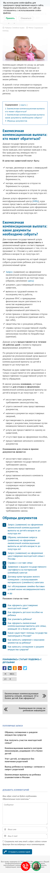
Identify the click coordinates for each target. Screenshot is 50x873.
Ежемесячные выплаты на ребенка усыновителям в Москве (23, 776)
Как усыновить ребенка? (20, 619)
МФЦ (35, 201)
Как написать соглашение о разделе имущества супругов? (26, 648)
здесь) (31, 280)
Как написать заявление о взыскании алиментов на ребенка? (26, 641)
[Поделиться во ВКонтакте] (10, 668)
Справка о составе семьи (20, 562)
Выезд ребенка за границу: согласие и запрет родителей (25, 768)
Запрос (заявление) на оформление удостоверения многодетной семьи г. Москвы (26, 556)
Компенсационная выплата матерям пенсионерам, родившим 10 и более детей (24, 751)
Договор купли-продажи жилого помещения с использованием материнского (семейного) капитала (26, 579)
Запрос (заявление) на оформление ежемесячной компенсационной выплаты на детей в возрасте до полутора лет (25, 529)
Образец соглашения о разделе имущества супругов (21, 733)
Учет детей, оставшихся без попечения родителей (19, 760)
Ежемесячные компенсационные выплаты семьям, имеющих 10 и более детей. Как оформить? (21, 696)
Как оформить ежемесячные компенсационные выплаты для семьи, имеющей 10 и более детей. (27, 626)
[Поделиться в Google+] (20, 668)
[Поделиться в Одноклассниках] (15, 668)
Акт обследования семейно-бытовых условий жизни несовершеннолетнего (26, 588)
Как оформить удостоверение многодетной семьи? (23, 607)
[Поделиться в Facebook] (4, 668)
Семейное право (18, 28)
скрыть (23, 105)
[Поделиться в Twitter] (25, 668)
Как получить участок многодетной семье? (23, 741)
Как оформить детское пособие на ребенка (25, 614)
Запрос (9, 271)
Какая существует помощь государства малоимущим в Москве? (27, 634)
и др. (10, 593)
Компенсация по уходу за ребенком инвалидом (32, 709)
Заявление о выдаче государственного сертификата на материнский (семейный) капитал (27, 569)
